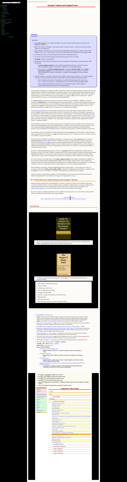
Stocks (3, 31)
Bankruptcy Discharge (56, 440)
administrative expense (37, 188)
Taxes (3, 18)
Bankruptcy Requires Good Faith (58, 403)
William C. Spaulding (61, 341)
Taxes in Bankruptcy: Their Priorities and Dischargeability (55, 198)
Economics (4, 34)
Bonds (3, 26)
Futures (3, 29)
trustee (54, 95)
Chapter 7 (70, 114)
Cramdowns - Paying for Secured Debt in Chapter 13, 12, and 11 (64, 426)
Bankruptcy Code (38, 95)
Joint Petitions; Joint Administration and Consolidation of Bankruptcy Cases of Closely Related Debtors (71, 416)
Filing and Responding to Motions (58, 422)
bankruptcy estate (39, 110)
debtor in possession (65, 95)
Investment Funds (5, 23)
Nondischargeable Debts (56, 442)
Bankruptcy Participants (56, 405)
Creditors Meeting (55, 421)
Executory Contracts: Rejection (78, 198)
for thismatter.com (45, 315)
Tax (37, 392)
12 (93, 115)
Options (3, 30)
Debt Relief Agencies (56, 408)
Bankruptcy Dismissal (56, 439)
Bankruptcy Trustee (55, 406)
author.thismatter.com (48, 345)
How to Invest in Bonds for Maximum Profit (48, 242)
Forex (3, 27)
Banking (3, 24)
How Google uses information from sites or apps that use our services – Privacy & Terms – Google (60, 326)
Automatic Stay (55, 418)
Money (35, 1)
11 (34, 117)
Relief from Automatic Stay (57, 419)
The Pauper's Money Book (44, 278)
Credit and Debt (40, 1)
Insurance (4, 15)
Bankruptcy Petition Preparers (57, 409)
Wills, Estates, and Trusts (7, 19)
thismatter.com (47, 336)
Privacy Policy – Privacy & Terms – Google (47, 323)
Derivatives (39, 402)
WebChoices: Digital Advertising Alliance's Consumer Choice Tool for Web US (55, 328)
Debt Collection (6, 13)
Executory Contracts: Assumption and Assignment (61, 437)
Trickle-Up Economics (44, 358)
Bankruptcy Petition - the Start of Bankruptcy (60, 413)
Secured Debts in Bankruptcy (57, 424)
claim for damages (46, 142)
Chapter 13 (89, 115)
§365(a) (91, 94)
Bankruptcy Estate (55, 414)
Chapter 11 (5, 10)
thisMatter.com (31, 1)
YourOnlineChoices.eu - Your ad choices (46, 333)
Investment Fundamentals (7, 22)
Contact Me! (11, 36)
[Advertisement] (67, 22)
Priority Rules (54, 429)
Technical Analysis (5, 33)
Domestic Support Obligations (57, 430)
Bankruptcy (45, 1)
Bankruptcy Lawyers (56, 411)
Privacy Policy (53, 321)
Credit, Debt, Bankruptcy (41, 387)
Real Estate (4, 16)
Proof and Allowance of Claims (58, 427)
